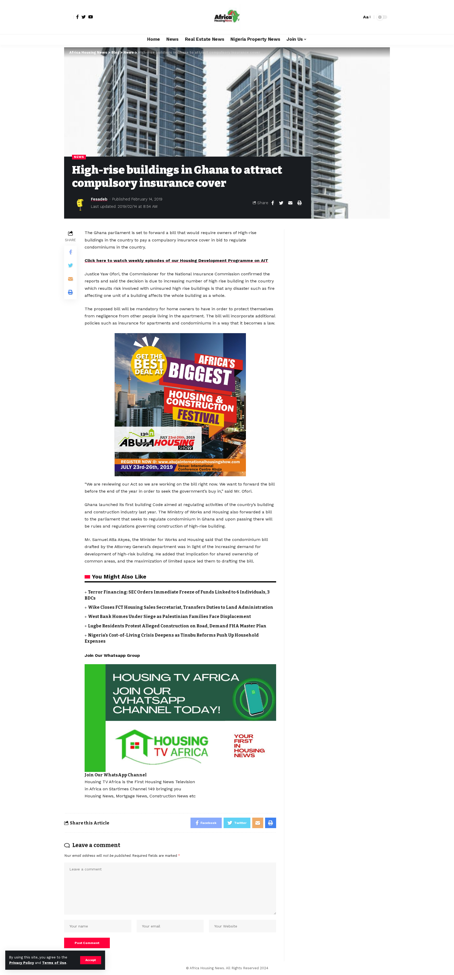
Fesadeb (99, 199)
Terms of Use (54, 963)
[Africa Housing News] (227, 17)
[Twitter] (83, 17)
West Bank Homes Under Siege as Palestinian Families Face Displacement (169, 616)
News (79, 157)
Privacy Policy (21, 963)
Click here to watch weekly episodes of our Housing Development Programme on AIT (176, 260)
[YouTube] (90, 17)
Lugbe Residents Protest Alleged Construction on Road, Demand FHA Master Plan (177, 625)
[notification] (348, 17)
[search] (356, 17)
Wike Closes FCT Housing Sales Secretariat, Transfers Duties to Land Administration (180, 607)
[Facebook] (77, 17)
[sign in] (68, 17)
